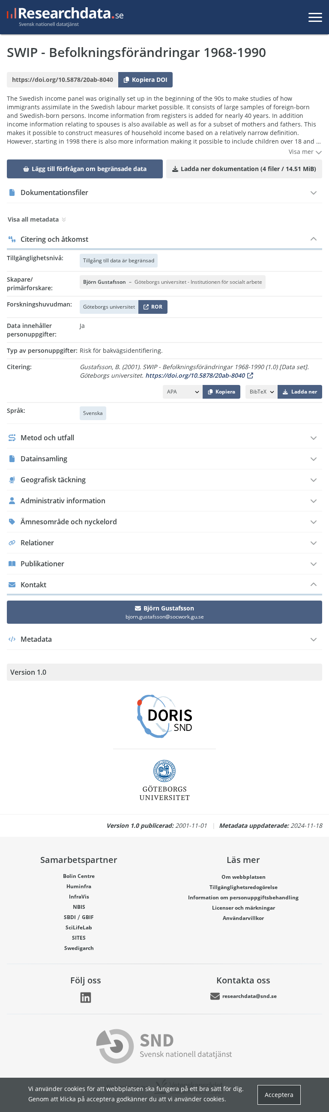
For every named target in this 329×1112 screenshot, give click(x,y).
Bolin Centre (79, 876)
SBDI (70, 917)
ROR (155, 308)
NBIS (79, 907)
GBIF (88, 917)
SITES (79, 937)
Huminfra (78, 886)
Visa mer (302, 151)
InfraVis (79, 896)
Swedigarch (79, 948)
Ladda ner (304, 391)
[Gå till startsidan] (63, 17)
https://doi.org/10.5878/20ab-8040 (195, 375)
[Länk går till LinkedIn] (86, 998)
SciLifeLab (79, 927)
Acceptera (279, 1095)
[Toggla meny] (315, 17)
